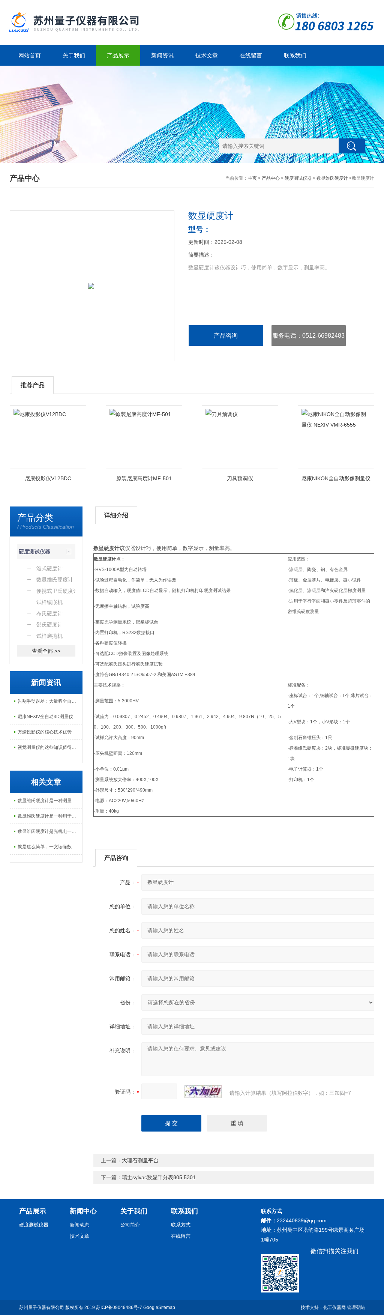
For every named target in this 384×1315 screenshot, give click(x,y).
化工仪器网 (334, 1307)
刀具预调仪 (240, 478)
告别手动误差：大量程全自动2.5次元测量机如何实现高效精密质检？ (50, 701)
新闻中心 (83, 1211)
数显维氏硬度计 (332, 178)
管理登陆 (356, 1307)
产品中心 (271, 178)
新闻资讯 (162, 55)
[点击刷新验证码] (203, 1091)
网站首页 (29, 55)
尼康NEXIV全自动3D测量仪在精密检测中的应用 (50, 716)
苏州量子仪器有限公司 (41, 1307)
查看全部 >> (46, 651)
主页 (252, 178)
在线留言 (251, 55)
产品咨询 (226, 335)
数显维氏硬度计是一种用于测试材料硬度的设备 (50, 816)
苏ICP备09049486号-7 (119, 1307)
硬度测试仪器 (298, 178)
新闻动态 (79, 1225)
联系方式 (180, 1225)
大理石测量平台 (140, 1160)
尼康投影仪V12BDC (48, 478)
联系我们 (295, 55)
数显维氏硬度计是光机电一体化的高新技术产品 (50, 831)
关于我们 (74, 55)
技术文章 (206, 55)
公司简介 (130, 1225)
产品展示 (118, 55)
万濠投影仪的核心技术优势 (45, 732)
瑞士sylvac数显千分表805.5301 (159, 1177)
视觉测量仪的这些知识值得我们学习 (50, 747)
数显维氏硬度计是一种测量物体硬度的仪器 (50, 800)
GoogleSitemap (159, 1307)
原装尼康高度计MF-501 (144, 478)
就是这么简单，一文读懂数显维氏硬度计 (50, 846)
